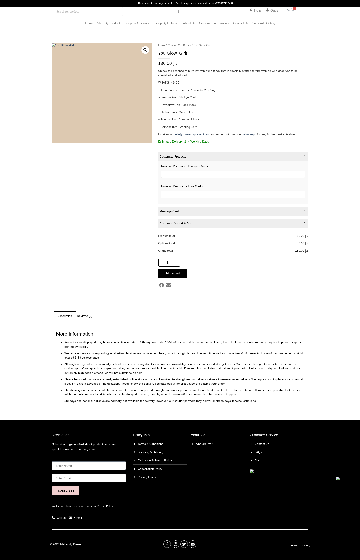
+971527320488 (224, 3)
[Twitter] (184, 544)
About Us (189, 23)
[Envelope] (192, 544)
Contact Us (241, 23)
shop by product (108, 23)
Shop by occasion (137, 23)
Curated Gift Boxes (179, 45)
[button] (145, 50)
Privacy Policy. (105, 506)
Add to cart (172, 273)
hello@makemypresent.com (192, 134)
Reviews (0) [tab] (84, 316)
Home (89, 23)
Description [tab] (64, 316)
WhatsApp (249, 134)
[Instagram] (175, 544)
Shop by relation (166, 23)
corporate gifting (263, 23)
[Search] (107, 11)
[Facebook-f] (167, 544)
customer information (214, 23)
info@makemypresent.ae (185, 3)
